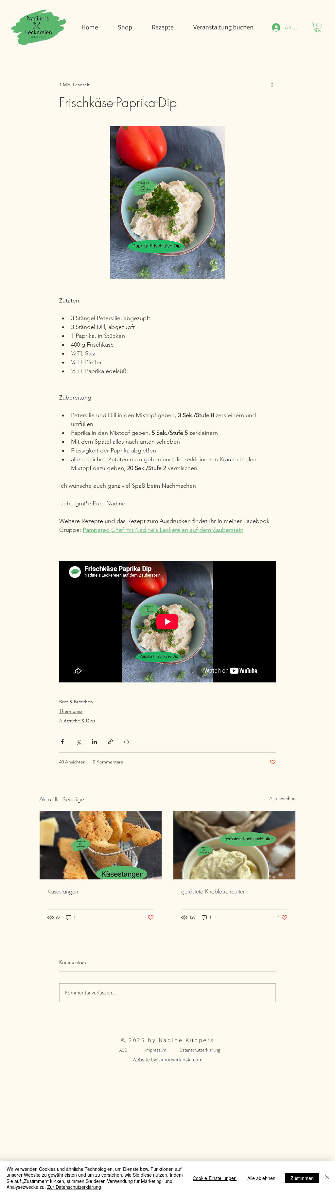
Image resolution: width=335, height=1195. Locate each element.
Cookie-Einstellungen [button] (215, 1178)
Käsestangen (62, 891)
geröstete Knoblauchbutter (213, 891)
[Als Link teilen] (110, 742)
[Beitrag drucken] (126, 742)
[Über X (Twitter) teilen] (78, 742)
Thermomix (70, 711)
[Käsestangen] (101, 845)
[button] (317, 27)
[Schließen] (327, 1178)
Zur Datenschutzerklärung (74, 1187)
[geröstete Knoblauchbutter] (234, 845)
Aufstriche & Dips (77, 721)
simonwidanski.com (180, 1059)
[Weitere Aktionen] (272, 85)
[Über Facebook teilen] (62, 742)
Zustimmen (302, 1178)
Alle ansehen (282, 798)
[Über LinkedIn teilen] (94, 742)
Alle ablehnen (261, 1178)
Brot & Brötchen (76, 702)
